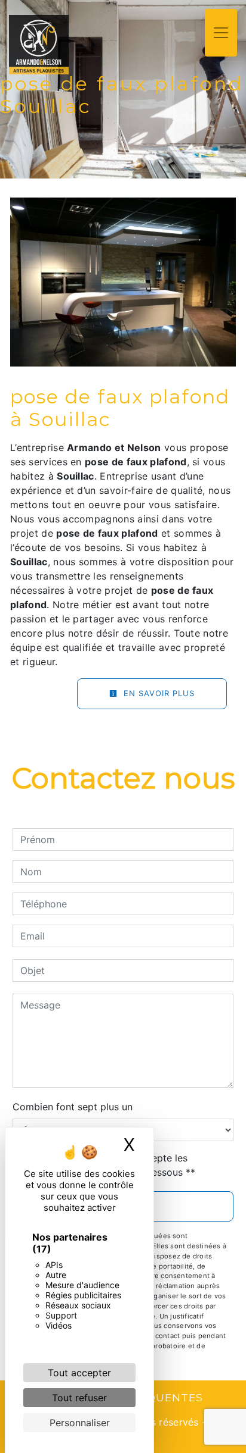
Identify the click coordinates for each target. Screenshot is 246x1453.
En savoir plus (158, 693)
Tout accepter (79, 1373)
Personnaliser (80, 1423)
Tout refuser (79, 1398)
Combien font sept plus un (73, 1107)
